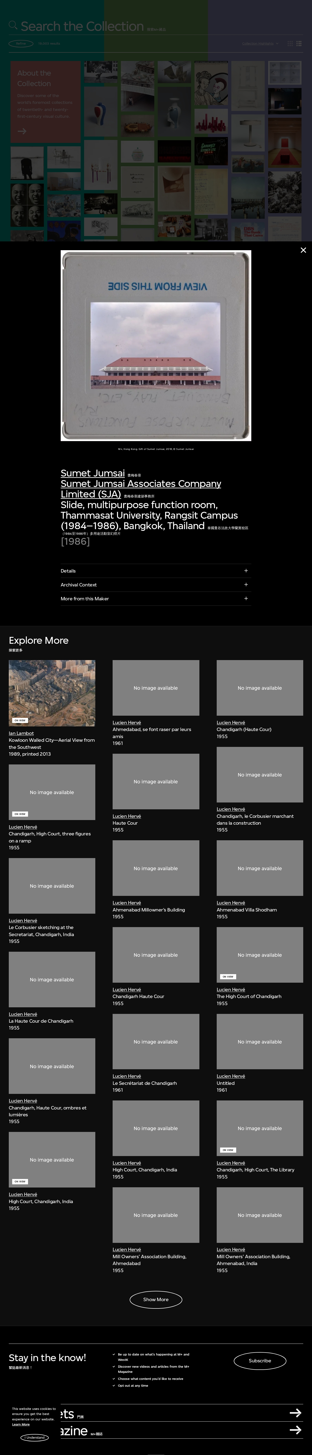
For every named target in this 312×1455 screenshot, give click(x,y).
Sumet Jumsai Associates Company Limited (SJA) (141, 489)
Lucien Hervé (23, 827)
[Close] (303, 250)
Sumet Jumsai (93, 473)
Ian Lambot (21, 733)
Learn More (21, 1424)
